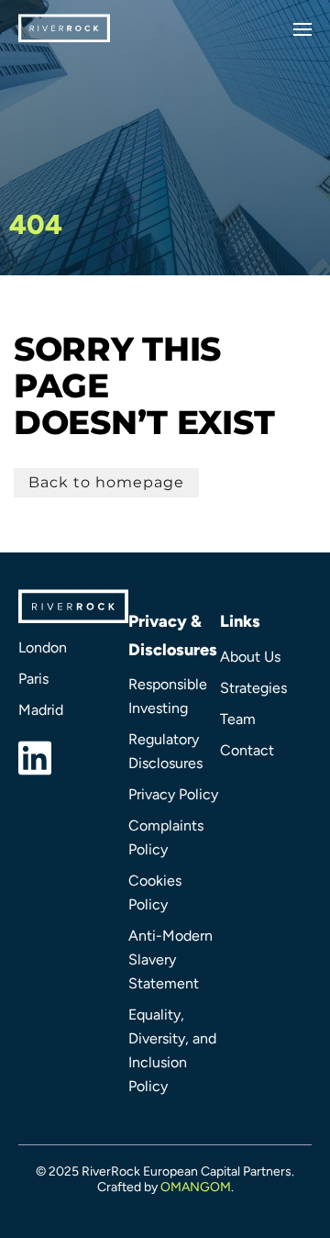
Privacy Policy (173, 794)
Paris (33, 678)
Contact (247, 750)
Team (238, 719)
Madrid (40, 710)
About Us (250, 656)
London (42, 647)
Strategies (253, 688)
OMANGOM (195, 1187)
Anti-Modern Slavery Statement (170, 959)
